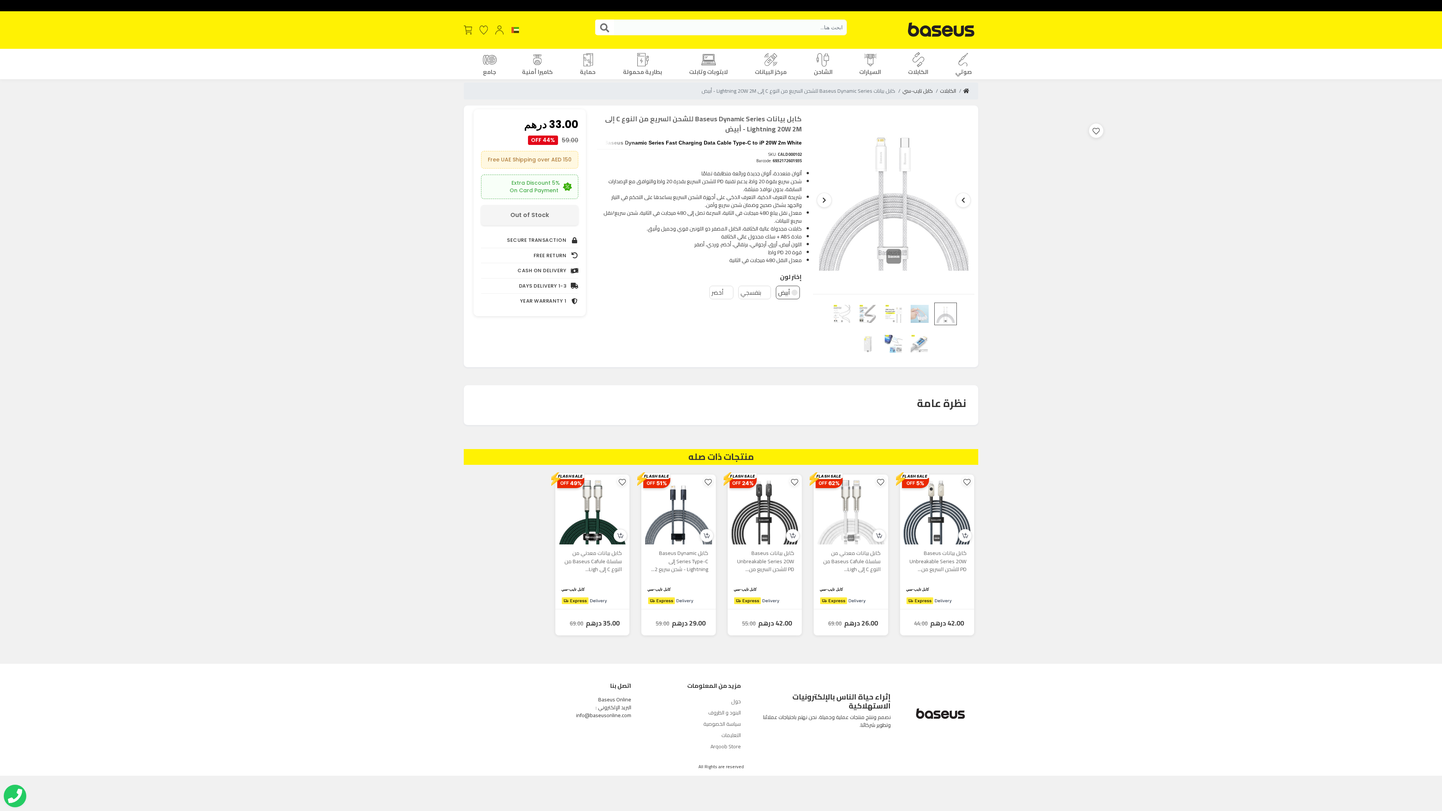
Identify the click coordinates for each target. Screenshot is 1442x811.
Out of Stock (529, 215)
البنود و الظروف (724, 713)
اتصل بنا (620, 685)
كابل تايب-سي (917, 91)
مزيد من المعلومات (714, 685)
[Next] (824, 200)
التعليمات (731, 735)
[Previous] (963, 200)
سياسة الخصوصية (722, 724)
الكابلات (948, 91)
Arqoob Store (725, 746)
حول (736, 701)
